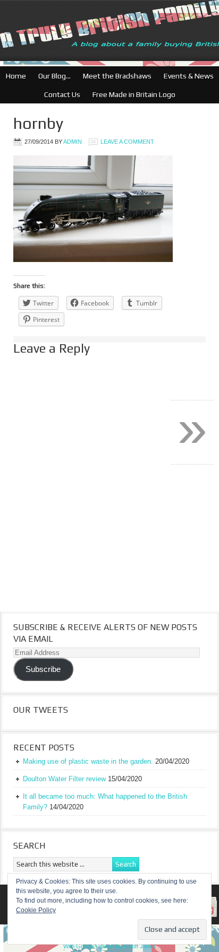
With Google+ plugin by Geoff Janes (109, 946)
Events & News (186, 76)
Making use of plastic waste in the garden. (88, 761)
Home (16, 76)
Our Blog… (52, 76)
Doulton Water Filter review (64, 779)
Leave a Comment (127, 141)
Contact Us (59, 94)
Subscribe (43, 669)
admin (72, 141)
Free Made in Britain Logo (131, 94)
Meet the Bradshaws (117, 76)
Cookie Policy (36, 910)
